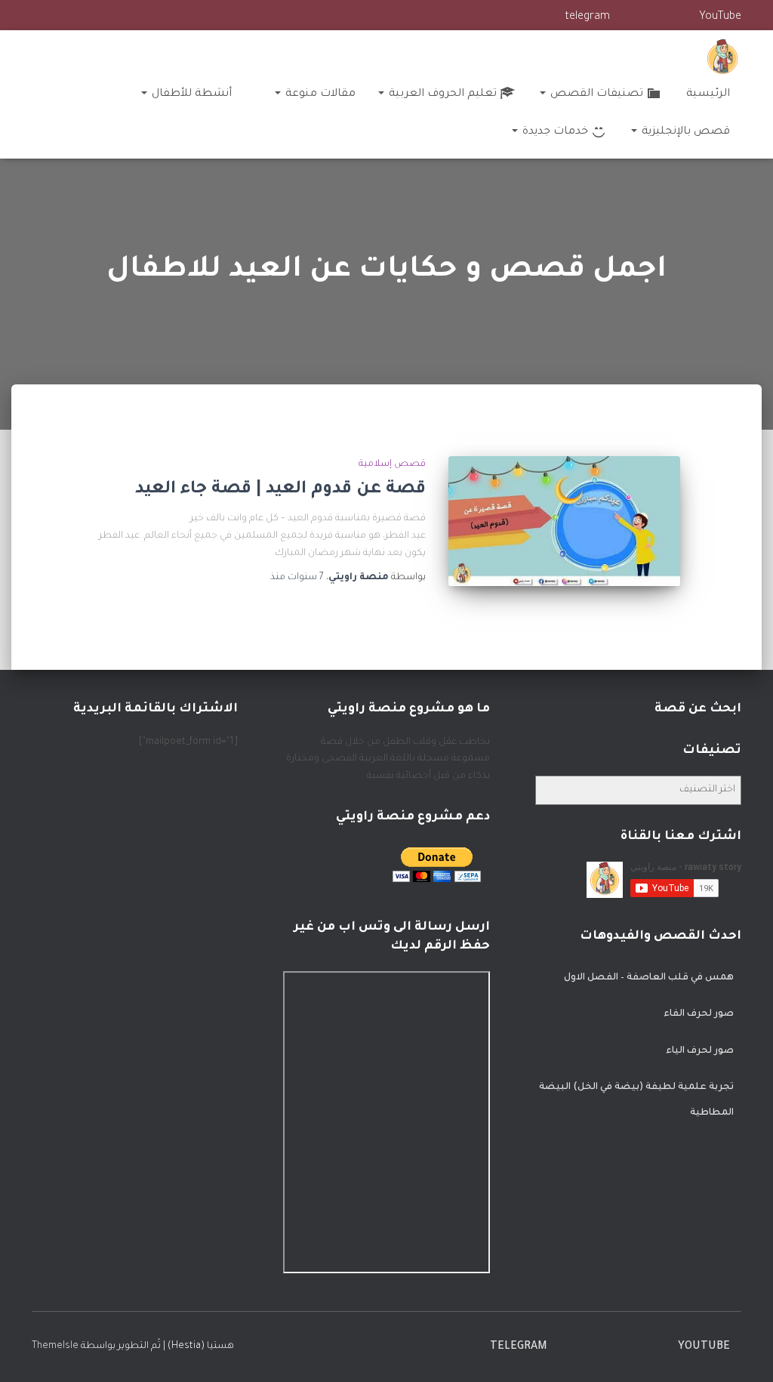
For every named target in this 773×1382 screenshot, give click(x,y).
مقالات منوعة (319, 94)
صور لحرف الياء (700, 1051)
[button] (543, 94)
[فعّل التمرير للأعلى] (30, 1352)
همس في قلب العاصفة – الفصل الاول (649, 978)
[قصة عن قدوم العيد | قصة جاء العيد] (564, 521)
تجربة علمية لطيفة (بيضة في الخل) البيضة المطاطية (636, 1100)
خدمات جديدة (553, 132)
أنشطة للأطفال (190, 94)
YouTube (720, 17)
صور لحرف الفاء (699, 1014)
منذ (297, 577)
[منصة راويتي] (722, 57)
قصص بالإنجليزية (684, 132)
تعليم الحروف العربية (441, 94)
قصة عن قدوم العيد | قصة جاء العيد (280, 489)
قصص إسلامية (392, 464)
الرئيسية (708, 94)
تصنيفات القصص (595, 94)
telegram (587, 17)
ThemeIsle (55, 1346)
